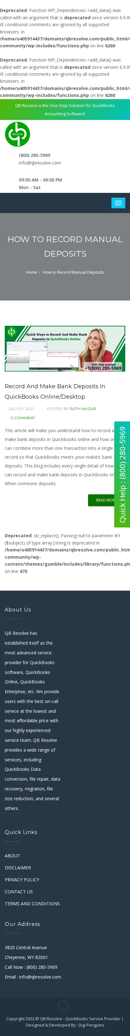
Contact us (19, 892)
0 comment (22, 417)
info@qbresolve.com (40, 163)
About (12, 856)
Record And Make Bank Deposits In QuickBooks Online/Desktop (55, 391)
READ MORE (106, 500)
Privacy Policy (22, 880)
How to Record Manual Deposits (73, 272)
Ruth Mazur (83, 408)
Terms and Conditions (32, 904)
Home (31, 272)
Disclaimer (18, 868)
